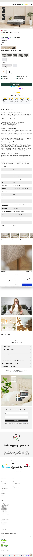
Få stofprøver (16, 420)
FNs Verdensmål (3, 490)
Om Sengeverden (4, 481)
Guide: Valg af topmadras (16, 483)
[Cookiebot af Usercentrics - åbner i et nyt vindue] (26, 271)
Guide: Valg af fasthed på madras (16, 486)
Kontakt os (13, 481)
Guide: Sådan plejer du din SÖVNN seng (16, 488)
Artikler (2, 495)
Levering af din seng (4, 488)
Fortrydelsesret (3, 486)
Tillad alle (27, 284)
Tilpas (16, 284)
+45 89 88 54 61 (3, 524)
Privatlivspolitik (3, 483)
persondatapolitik (23, 422)
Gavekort (2, 496)
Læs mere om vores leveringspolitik (16, 82)
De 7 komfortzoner (4, 491)
